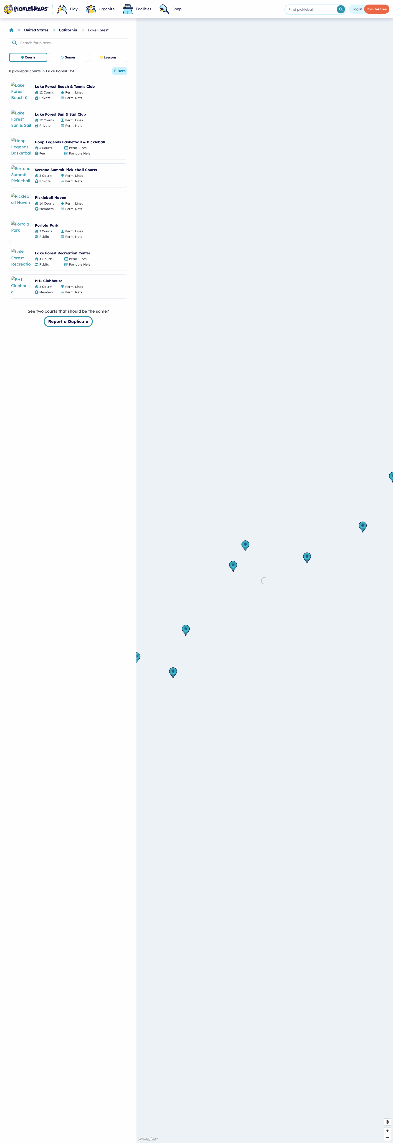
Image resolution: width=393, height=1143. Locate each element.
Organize (107, 9)
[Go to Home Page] (26, 9)
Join (377, 9)
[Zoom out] (387, 1137)
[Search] (341, 9)
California (68, 30)
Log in (357, 9)
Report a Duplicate (68, 321)
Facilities (143, 9)
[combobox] (310, 9)
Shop (176, 9)
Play (74, 9)
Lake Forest (98, 30)
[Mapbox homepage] (148, 1139)
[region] (264, 580)
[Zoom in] (387, 1131)
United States (36, 30)
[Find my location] (387, 1122)
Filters (120, 70)
